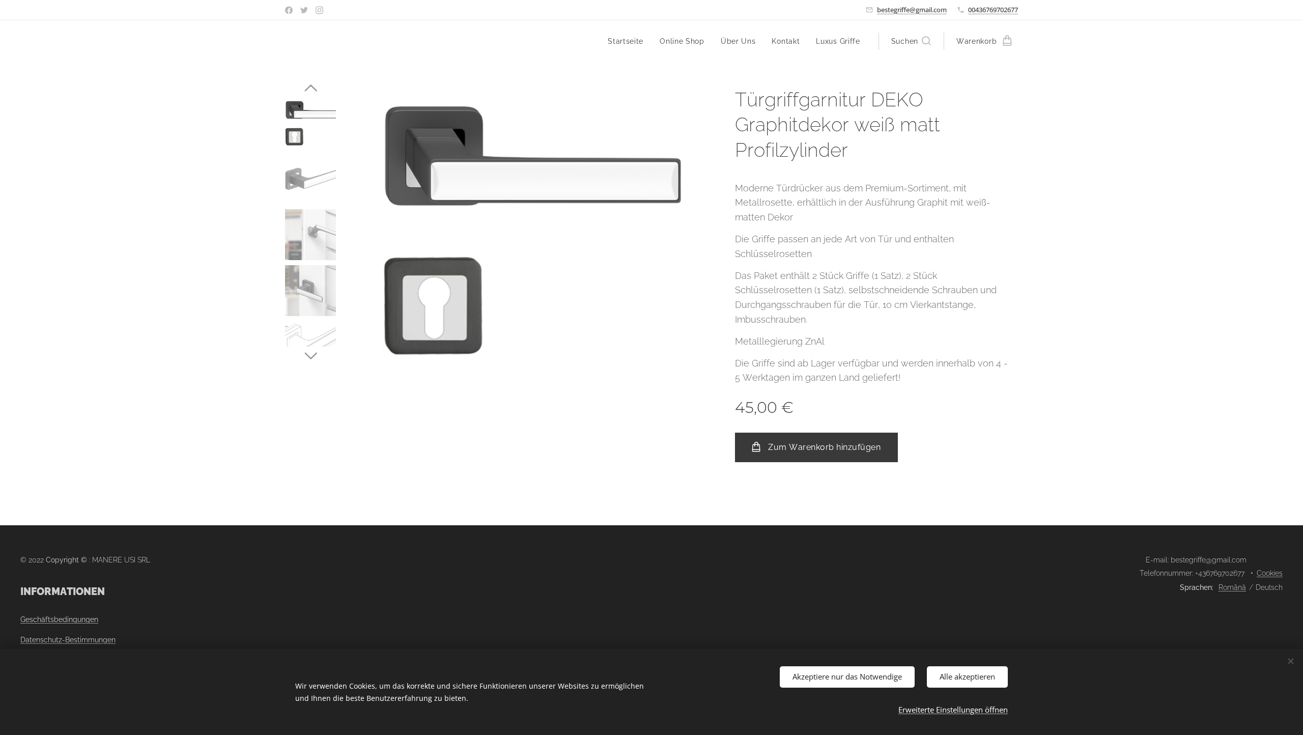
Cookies (1270, 573)
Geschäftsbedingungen (59, 619)
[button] (911, 41)
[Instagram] (319, 10)
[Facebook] (288, 10)
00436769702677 (993, 9)
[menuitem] (628, 41)
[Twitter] (304, 10)
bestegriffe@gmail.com (912, 9)
